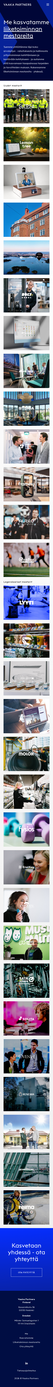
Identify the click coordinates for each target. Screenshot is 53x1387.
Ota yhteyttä (26, 1272)
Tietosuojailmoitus (26, 1370)
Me (26, 1333)
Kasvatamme (26, 1338)
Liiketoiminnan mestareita (26, 1342)
